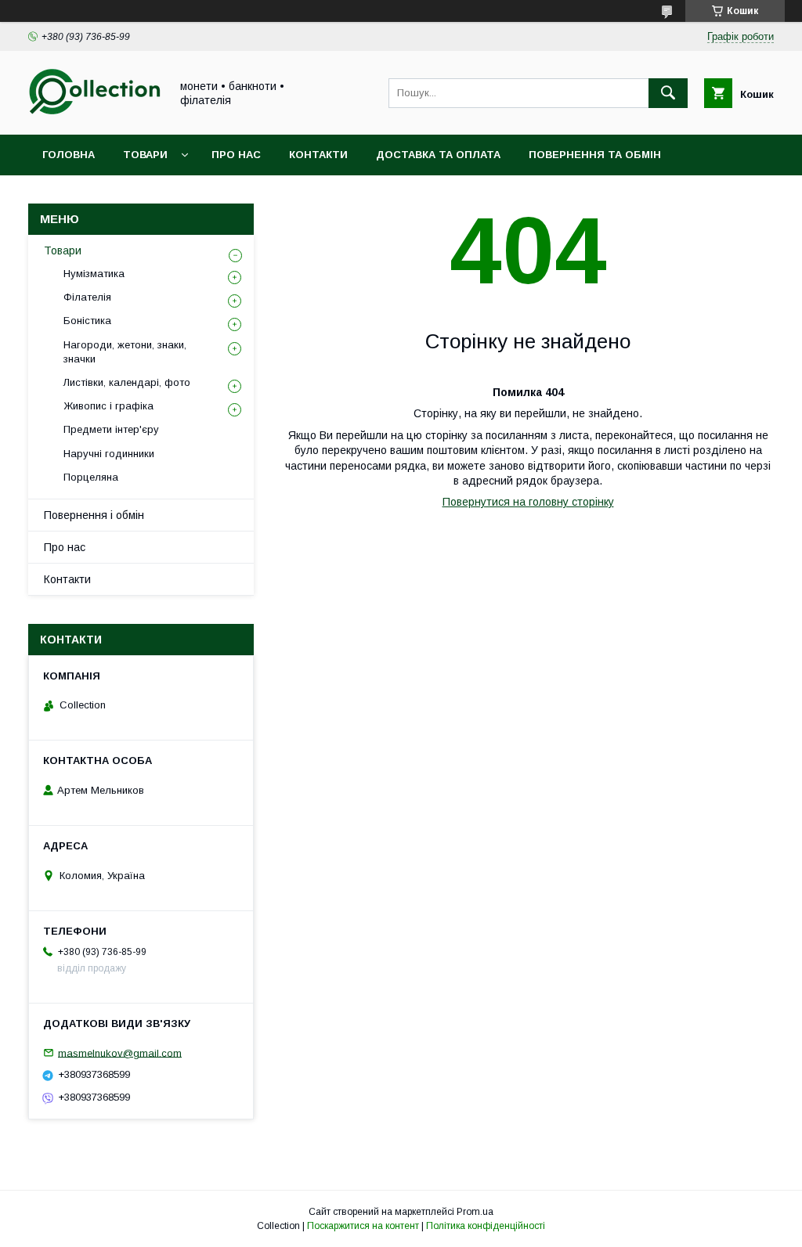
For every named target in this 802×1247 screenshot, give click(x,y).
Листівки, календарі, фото (126, 382)
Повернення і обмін (94, 515)
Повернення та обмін (595, 154)
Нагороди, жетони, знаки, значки (124, 352)
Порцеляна (90, 477)
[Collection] (94, 114)
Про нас (236, 154)
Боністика (87, 320)
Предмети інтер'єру (111, 429)
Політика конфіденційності (485, 1225)
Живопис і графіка (108, 406)
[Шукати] (668, 93)
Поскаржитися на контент (363, 1225)
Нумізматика (94, 273)
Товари (145, 154)
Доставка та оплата (438, 154)
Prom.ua (475, 1211)
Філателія (87, 297)
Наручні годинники (108, 454)
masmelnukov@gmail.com (120, 1052)
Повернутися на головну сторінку (528, 502)
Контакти (318, 154)
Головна (68, 154)
